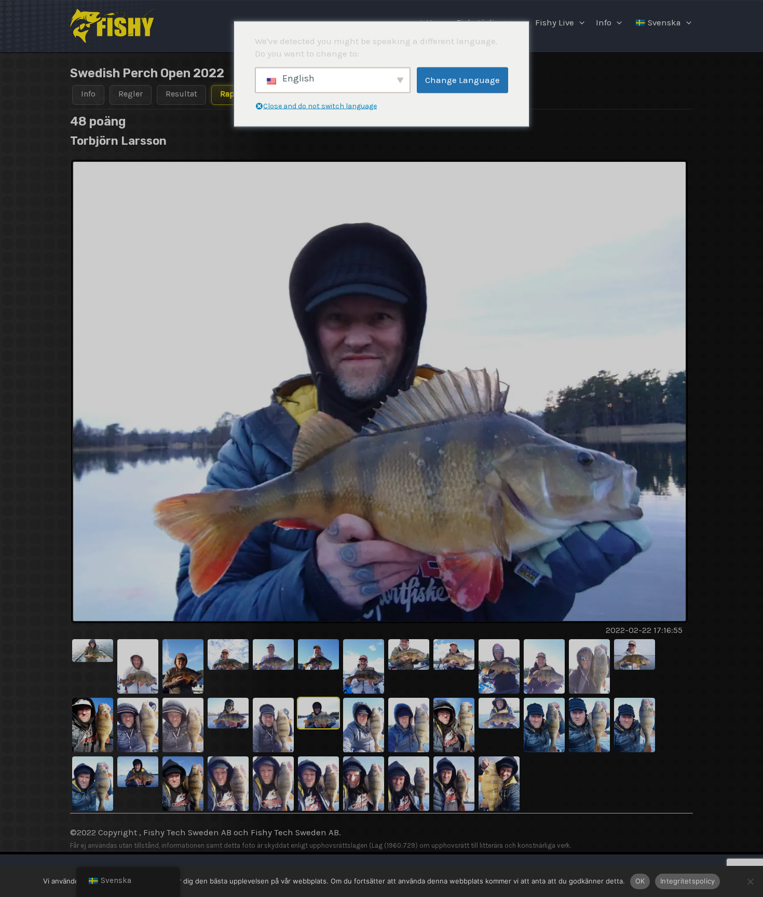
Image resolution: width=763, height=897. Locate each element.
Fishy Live (554, 22)
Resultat (181, 94)
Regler (130, 94)
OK (640, 881)
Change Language (462, 80)
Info (603, 22)
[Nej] (750, 881)
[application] (579, 23)
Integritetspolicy (687, 881)
